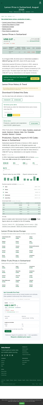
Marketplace (24, 350)
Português (20, 380)
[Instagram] (10, 355)
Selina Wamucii (5, 347)
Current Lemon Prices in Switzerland (13, 22)
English (7, 380)
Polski (2, 381)
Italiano (27, 380)
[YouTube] (12, 355)
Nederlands (39, 380)
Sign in (23, 364)
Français (11, 380)
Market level (24, 316)
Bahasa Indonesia (33, 380)
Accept (21, 403)
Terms (37, 383)
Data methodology (25, 360)
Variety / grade (7, 316)
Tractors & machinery (26, 354)
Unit (22, 324)
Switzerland (28, 11)
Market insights (25, 349)
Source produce (25, 352)
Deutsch (15, 380)
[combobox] (21, 299)
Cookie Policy (3, 375)
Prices (23, 11)
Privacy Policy (3, 371)
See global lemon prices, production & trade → (16, 19)
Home (11, 11)
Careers (2, 362)
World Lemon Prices (17, 11)
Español (23, 380)
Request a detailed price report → (21, 337)
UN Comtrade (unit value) (11, 311)
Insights (2, 16)
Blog (2, 366)
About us (3, 360)
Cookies (40, 383)
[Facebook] (7, 355)
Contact (2, 364)
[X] (5, 355)
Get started (24, 362)
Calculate (8, 331)
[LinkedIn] (2, 355)
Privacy (33, 383)
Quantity (6, 324)
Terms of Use (3, 373)
